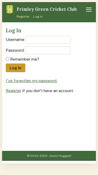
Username (15, 39)
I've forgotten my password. (31, 80)
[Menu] (89, 10)
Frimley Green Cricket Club (47, 9)
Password (15, 50)
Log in (38, 16)
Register (23, 16)
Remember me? (24, 59)
